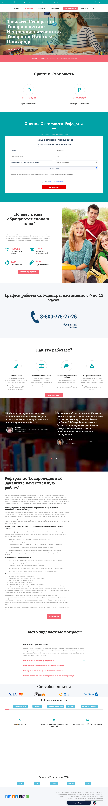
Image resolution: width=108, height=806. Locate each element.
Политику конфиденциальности (56, 181)
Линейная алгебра (20, 706)
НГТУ (37, 783)
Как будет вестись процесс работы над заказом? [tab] (43, 671)
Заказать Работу (70, 8)
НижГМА (71, 783)
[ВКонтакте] (9, 796)
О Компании (54, 8)
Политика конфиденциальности (94, 800)
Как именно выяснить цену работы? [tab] (38, 661)
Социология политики (55, 706)
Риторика (37, 706)
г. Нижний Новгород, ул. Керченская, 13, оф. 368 (28, 2)
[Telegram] (6, 796)
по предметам (59, 700)
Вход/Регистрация (101, 2)
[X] (20, 796)
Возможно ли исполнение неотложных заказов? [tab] (43, 666)
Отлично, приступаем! (28, 272)
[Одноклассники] (13, 796)
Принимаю (54, 181)
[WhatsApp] (27, 796)
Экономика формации (89, 706)
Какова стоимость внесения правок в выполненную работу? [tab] (48, 676)
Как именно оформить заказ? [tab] (35, 645)
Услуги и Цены (28, 8)
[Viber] (23, 796)
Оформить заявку (54, 395)
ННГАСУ (54, 783)
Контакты (84, 8)
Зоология (71, 706)
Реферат (43, 58)
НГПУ (87, 783)
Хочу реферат (54, 616)
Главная (16, 8)
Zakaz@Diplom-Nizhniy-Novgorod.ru (52, 2)
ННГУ (20, 783)
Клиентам (41, 8)
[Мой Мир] (16, 796)
